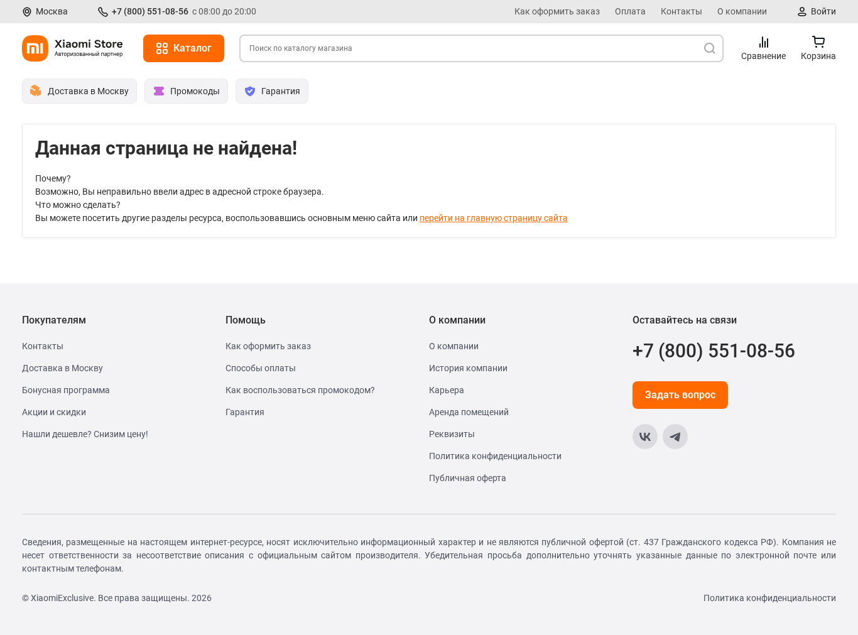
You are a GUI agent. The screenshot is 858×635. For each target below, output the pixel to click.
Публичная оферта (467, 478)
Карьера (446, 390)
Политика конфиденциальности (495, 456)
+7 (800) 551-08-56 (150, 11)
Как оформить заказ (557, 11)
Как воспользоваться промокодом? (300, 390)
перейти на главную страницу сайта (494, 218)
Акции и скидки (54, 412)
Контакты (681, 11)
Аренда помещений (469, 412)
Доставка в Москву (62, 368)
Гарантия (244, 412)
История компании (468, 368)
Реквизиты (452, 434)
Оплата (630, 11)
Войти (823, 11)
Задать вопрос (680, 395)
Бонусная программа (66, 390)
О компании (742, 11)
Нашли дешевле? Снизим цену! (85, 434)
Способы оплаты (260, 368)
